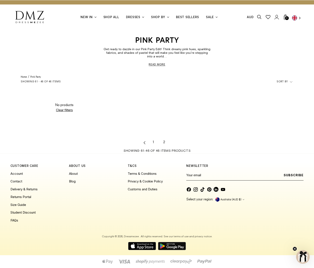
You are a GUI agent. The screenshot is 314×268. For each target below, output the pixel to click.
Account (16, 174)
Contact (16, 181)
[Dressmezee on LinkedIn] (216, 189)
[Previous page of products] (144, 142)
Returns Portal (20, 197)
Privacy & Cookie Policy (145, 181)
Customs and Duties (142, 189)
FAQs (14, 220)
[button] (303, 257)
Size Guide (18, 205)
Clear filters (64, 110)
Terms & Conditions (142, 174)
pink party (35, 77)
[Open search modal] (259, 17)
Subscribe (294, 175)
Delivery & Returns (24, 189)
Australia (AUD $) (230, 199)
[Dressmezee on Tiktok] (202, 189)
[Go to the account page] (276, 17)
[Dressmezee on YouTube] (223, 189)
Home (24, 77)
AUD (250, 17)
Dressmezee (131, 236)
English (298, 18)
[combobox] (298, 18)
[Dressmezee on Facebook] (188, 189)
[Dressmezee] (29, 17)
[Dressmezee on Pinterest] (209, 189)
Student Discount (23, 212)
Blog (72, 181)
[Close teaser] (295, 249)
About (73, 174)
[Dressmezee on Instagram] (195, 189)
